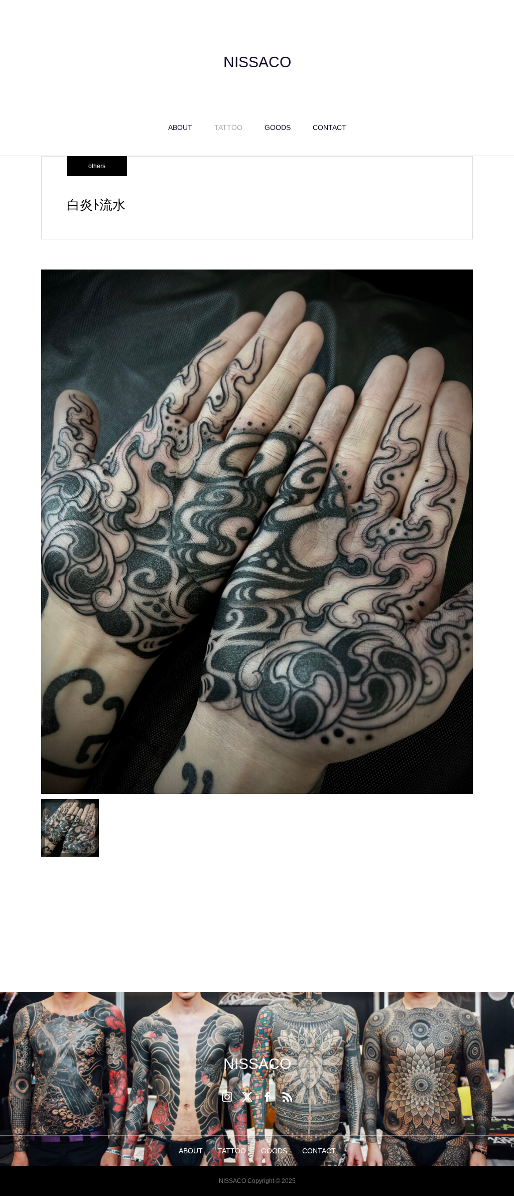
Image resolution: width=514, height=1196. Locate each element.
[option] (257, 532)
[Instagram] (227, 1097)
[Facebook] (267, 1097)
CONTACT (329, 127)
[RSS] (287, 1097)
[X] (247, 1097)
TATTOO (228, 127)
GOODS (278, 127)
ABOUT (180, 127)
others (96, 166)
